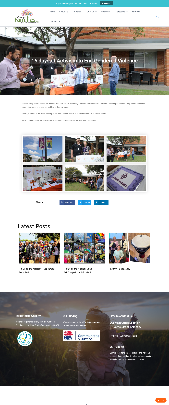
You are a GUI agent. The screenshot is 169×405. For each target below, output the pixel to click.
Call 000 (106, 3)
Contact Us (55, 21)
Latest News (122, 11)
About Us (63, 11)
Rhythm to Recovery (119, 269)
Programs (105, 11)
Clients (77, 11)
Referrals (136, 11)
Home (52, 11)
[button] (69, 12)
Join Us (90, 11)
